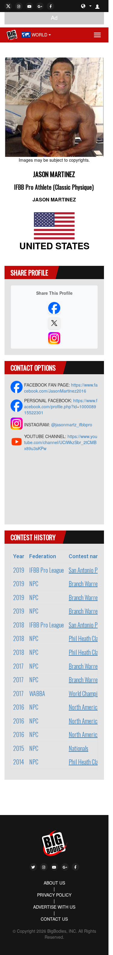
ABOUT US (54, 883)
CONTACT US (54, 919)
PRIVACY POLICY (54, 895)
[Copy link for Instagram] (54, 338)
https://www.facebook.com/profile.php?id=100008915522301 (60, 406)
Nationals (78, 748)
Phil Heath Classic (87, 638)
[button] (99, 6)
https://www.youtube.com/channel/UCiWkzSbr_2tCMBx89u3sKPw (60, 442)
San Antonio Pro (85, 569)
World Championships (91, 693)
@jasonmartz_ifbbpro (71, 425)
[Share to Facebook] (54, 308)
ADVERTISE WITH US (54, 907)
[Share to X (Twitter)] (54, 323)
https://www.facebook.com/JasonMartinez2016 (61, 388)
